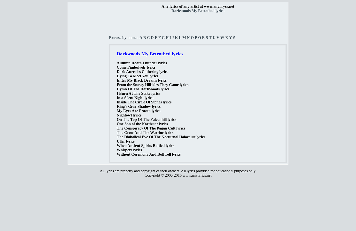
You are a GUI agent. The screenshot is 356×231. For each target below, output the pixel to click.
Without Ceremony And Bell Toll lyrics (149, 154)
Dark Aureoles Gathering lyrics (142, 72)
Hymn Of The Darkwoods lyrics (143, 89)
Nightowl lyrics (129, 115)
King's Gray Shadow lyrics (139, 106)
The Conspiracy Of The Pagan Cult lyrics (151, 128)
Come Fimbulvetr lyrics (136, 67)
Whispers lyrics (129, 150)
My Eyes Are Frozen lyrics (138, 111)
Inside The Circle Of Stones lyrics (144, 102)
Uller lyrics (126, 141)
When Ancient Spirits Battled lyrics (145, 146)
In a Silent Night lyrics (135, 98)
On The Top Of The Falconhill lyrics (146, 119)
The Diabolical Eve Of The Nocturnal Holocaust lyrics (161, 137)
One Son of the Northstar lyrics (142, 124)
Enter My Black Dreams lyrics (142, 80)
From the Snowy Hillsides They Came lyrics (152, 85)
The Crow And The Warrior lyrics (145, 132)
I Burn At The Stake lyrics (138, 93)
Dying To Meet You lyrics (137, 76)
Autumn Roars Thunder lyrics (142, 63)
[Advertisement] (88, 84)
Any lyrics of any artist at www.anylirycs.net (198, 6)
